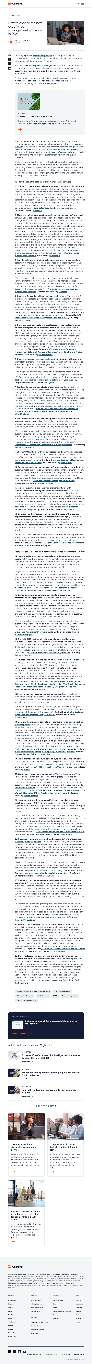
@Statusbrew (21, 717)
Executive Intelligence (62, 991)
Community (34, 1333)
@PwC (25, 983)
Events (55, 1307)
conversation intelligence (43, 1274)
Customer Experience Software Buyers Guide (49, 652)
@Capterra (27, 655)
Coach (10, 1311)
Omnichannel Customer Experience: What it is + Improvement (43, 444)
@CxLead (26, 320)
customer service (25, 149)
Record (10, 1329)
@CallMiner (37, 210)
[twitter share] (10, 60)
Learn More (26, 1061)
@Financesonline (45, 354)
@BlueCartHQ (65, 462)
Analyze (10, 1307)
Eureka (10, 1304)
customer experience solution (40, 359)
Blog (54, 1304)
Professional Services (37, 1329)
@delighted (49, 382)
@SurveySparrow (45, 483)
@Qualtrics (62, 291)
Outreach (11, 1318)
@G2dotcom (54, 255)
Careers (78, 1315)
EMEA (55, 996)
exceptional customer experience (68, 660)
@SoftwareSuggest (24, 634)
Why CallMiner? (36, 1300)
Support (55, 1315)
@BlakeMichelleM (30, 795)
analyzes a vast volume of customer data (54, 152)
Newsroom (79, 1307)
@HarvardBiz (44, 754)
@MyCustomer (29, 920)
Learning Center (58, 1300)
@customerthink (57, 951)
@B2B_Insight (66, 834)
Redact (10, 1325)
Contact (78, 1322)
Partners (78, 1311)
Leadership (79, 1304)
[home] (15, 3)
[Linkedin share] (10, 69)
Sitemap (56, 1318)
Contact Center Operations (27, 1000)
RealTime (11, 1315)
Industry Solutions (36, 1304)
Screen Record (12, 1333)
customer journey (49, 83)
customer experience (42, 55)
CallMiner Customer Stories (39, 1322)
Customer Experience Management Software (53, 480)
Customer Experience (70, 996)
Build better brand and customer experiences (54, 208)
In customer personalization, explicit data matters (45, 873)
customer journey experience (28, 841)
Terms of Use (65, 1354)
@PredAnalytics (22, 414)
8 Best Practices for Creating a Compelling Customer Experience (44, 751)
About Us (78, 1300)
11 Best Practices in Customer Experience (58, 767)
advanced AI (68, 1278)
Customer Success (36, 1326)
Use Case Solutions (37, 1307)
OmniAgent (12, 1322)
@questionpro (28, 447)
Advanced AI (12, 1300)
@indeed (26, 769)
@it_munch (69, 509)
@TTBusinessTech (51, 876)
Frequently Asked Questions (62, 1311)
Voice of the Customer (25, 996)
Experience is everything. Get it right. (56, 980)
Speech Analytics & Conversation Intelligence (33, 991)
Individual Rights (51, 1354)
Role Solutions (35, 1311)
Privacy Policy (79, 1354)
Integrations (12, 1336)
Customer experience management (62, 149)
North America (43, 996)
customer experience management (40, 65)
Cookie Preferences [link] (34, 1354)
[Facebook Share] (10, 64)
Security (78, 1318)
